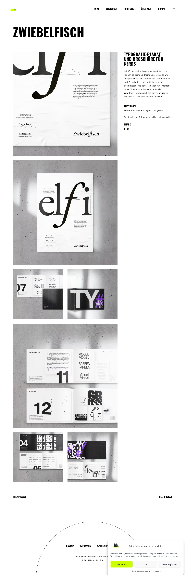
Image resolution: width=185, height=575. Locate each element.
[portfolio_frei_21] (92, 294)
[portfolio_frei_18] (65, 104)
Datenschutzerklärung (141, 571)
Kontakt (70, 546)
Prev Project (19, 496)
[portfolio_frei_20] (38, 294)
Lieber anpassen (169, 564)
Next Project (165, 496)
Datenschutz (103, 546)
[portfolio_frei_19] (65, 212)
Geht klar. (121, 564)
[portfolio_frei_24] (65, 376)
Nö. (145, 564)
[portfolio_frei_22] (92, 457)
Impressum (156, 571)
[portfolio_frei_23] (38, 457)
